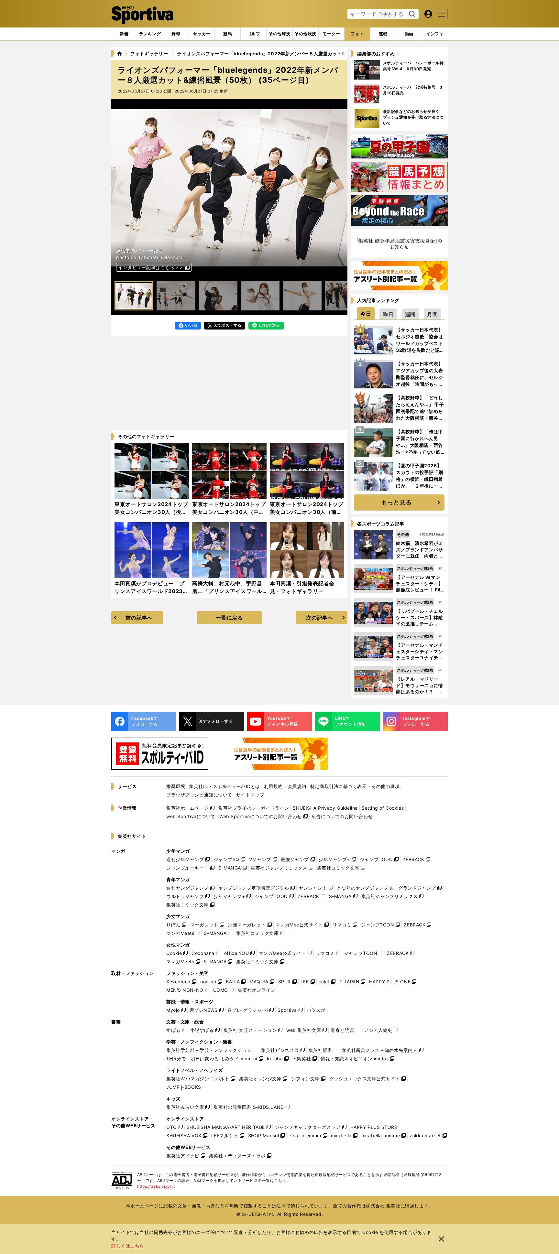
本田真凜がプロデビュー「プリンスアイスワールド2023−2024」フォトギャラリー (149, 591)
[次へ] (120, 188)
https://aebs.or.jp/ (156, 1186)
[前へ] (338, 188)
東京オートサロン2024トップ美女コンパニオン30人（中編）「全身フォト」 (229, 512)
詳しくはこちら (127, 1246)
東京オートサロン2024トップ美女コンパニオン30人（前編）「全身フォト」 (307, 512)
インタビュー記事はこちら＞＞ (151, 267)
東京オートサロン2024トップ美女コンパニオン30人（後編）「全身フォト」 (151, 512)
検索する (411, 14)
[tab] (176, 33)
